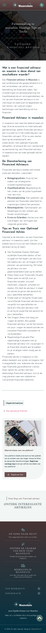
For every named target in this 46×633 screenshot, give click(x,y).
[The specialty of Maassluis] (23, 544)
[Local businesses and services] (23, 565)
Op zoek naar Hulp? (23, 533)
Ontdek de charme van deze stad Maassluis (23, 551)
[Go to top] (39, 618)
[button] (4, 5)
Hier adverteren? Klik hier (16, 411)
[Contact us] (23, 529)
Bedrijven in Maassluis (23, 571)
